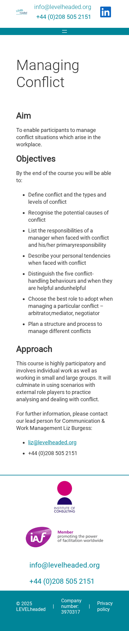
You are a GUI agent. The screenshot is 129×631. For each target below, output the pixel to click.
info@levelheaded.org (62, 6)
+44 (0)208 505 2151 (63, 16)
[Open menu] (64, 31)
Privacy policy (105, 606)
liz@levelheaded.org (52, 442)
